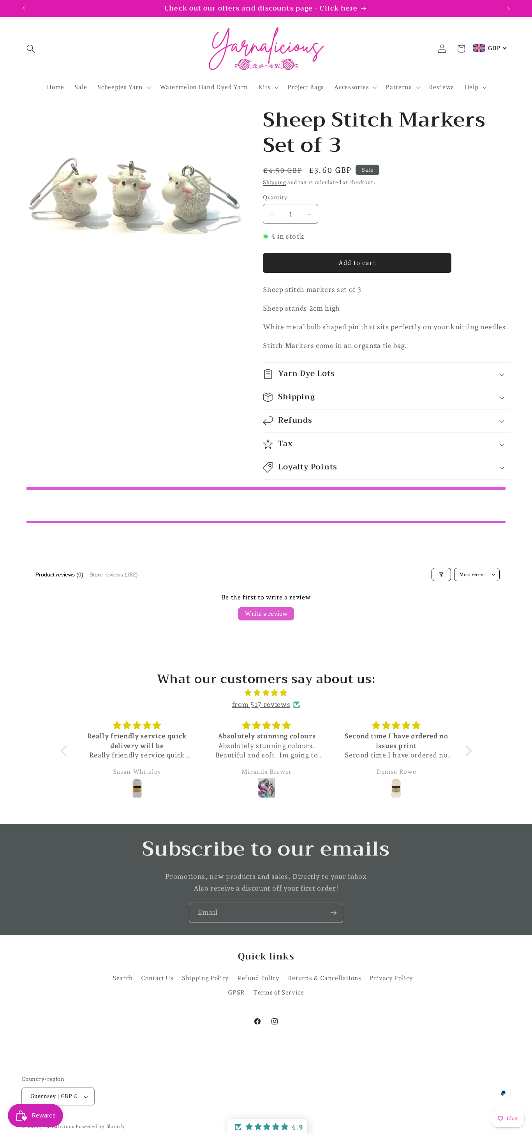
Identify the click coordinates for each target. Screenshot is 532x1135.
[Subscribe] (333, 913)
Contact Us (157, 978)
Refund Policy (258, 978)
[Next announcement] (508, 8)
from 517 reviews (261, 704)
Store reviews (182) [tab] (114, 574)
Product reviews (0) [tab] (59, 574)
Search (123, 978)
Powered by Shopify (100, 1126)
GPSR (236, 992)
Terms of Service (278, 992)
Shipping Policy (205, 978)
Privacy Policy (391, 978)
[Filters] (441, 574)
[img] (266, 693)
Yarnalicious (58, 1126)
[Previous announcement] (23, 8)
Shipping (274, 182)
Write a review (266, 613)
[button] (30, 48)
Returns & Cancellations (324, 978)
